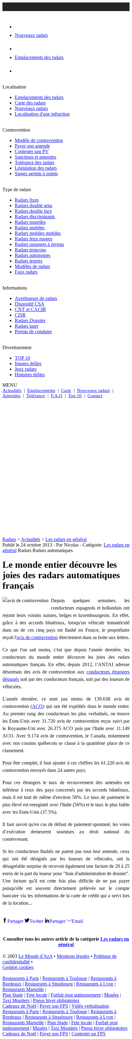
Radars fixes (27, 200)
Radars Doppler (30, 320)
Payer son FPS (54, 1006)
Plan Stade (12, 995)
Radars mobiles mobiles (38, 233)
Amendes (11, 395)
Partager (15, 921)
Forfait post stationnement (76, 995)
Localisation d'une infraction (42, 114)
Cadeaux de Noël (19, 1006)
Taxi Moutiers (15, 1000)
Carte (66, 390)
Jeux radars (26, 369)
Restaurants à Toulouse (64, 978)
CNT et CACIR (30, 309)
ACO (37, 706)
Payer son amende (32, 145)
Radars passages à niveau (39, 244)
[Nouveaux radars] (20, 26)
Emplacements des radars (39, 97)
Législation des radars (36, 168)
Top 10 (75, 395)
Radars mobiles (30, 227)
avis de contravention (37, 637)
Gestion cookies (17, 967)
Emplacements (41, 390)
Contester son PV (32, 151)
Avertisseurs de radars (36, 298)
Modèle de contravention (39, 140)
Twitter (36, 921)
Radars (9, 539)
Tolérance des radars (34, 162)
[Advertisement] (66, 467)
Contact (94, 395)
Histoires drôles (30, 374)
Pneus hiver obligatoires (56, 1000)
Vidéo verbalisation (90, 1006)
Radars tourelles (30, 222)
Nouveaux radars (31, 108)
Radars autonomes (32, 255)
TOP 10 (22, 358)
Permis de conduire (33, 331)
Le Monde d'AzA (35, 956)
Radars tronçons (30, 249)
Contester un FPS (89, 1033)
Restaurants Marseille (23, 989)
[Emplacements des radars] (20, 48)
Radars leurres (28, 260)
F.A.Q (56, 395)
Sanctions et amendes (35, 157)
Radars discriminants (35, 216)
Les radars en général (66, 539)
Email (77, 921)
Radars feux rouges (33, 238)
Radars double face (33, 211)
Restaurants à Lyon (94, 983)
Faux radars (26, 272)
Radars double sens (33, 205)
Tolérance (35, 395)
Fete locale (36, 995)
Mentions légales (73, 956)
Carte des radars (30, 102)
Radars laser (26, 326)
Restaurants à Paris (20, 978)
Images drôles (28, 363)
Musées (111, 995)
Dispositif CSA (30, 303)
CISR (20, 315)
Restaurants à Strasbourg (49, 983)
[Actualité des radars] (30, 70)
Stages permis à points (36, 173)
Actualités (11, 390)
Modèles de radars (32, 266)
